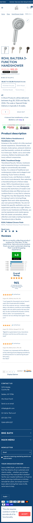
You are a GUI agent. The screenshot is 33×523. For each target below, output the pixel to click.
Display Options (12, 374)
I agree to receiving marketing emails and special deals (17, 457)
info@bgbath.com (7, 408)
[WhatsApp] (13, 231)
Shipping (3, 74)
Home (3, 14)
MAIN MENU (8, 439)
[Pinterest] (10, 231)
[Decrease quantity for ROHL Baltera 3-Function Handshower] (2, 112)
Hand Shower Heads (17, 14)
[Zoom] (28, 20)
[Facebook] (2, 231)
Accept (24, 514)
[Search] (27, 8)
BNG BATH (7, 433)
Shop (8, 14)
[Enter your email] (30, 452)
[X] (6, 231)
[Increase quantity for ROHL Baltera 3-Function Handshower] (8, 112)
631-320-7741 (6, 418)
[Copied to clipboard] (17, 231)
